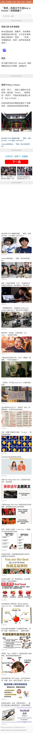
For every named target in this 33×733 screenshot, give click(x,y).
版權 (19, 730)
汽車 (14, 1)
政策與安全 (9, 730)
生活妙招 (8, 1)
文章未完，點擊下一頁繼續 (16, 156)
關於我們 (3, 730)
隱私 (16, 730)
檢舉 (12, 16)
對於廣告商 (23, 730)
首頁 (3, 1)
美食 (23, 1)
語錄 (19, 1)
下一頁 (16, 162)
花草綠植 (28, 1)
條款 (13, 730)
